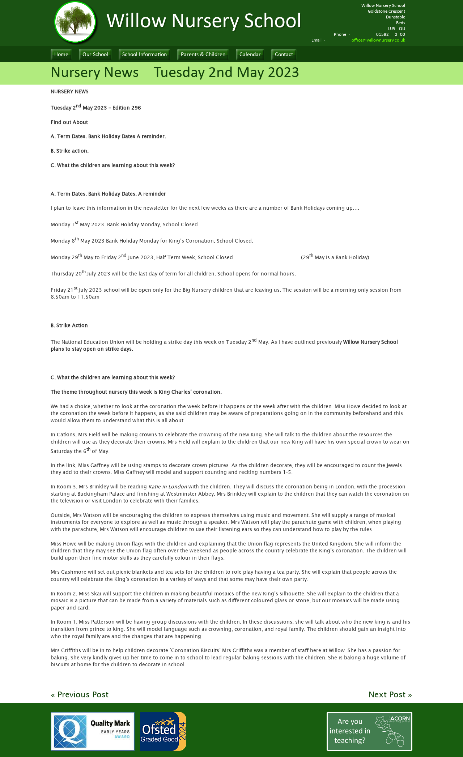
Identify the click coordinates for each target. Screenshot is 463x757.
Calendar (250, 54)
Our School (95, 54)
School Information (144, 54)
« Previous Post (80, 694)
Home (61, 54)
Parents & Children (203, 54)
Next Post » (390, 694)
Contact (284, 54)
